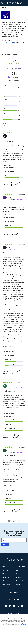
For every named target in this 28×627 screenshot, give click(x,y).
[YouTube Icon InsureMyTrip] (14, 606)
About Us (3, 566)
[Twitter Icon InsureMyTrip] (18, 606)
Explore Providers (6, 584)
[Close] (26, 616)
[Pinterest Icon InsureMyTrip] (22, 606)
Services (18, 573)
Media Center (4, 570)
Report (15, 184)
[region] (14, 620)
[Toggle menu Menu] (25, 3)
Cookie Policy (23, 624)
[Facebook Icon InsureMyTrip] (10, 606)
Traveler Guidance (20, 566)
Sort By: (4, 123)
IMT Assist (18, 577)
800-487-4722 (14, 599)
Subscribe (5, 544)
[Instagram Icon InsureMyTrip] (6, 606)
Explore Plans (4, 581)
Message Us (14, 593)
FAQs (17, 570)
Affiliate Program (5, 573)
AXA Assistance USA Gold (10, 41)
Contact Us (19, 584)
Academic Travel (5, 577)
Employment (19, 581)
